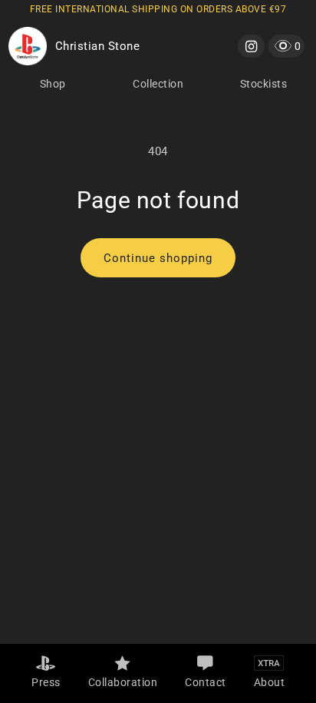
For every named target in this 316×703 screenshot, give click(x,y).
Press (46, 682)
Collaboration (123, 682)
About (269, 682)
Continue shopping (158, 258)
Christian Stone (97, 46)
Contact (205, 682)
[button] (286, 46)
